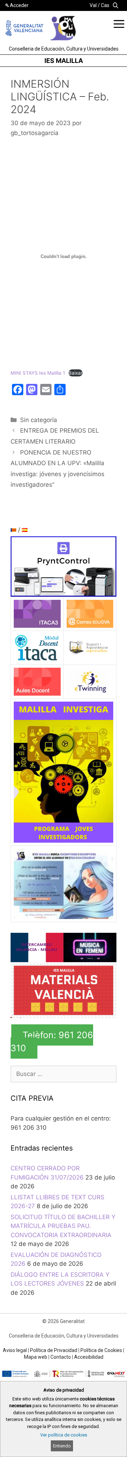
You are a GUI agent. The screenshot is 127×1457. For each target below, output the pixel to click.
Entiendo (62, 1446)
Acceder (19, 5)
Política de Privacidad (53, 1350)
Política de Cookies (101, 1350)
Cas (105, 5)
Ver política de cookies (63, 1435)
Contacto (60, 1357)
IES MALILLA (63, 60)
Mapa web (35, 1357)
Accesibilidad (88, 1357)
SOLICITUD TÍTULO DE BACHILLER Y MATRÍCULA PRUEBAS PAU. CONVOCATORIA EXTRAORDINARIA (63, 1226)
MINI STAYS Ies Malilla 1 (38, 373)
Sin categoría (38, 419)
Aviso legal (15, 1350)
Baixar (75, 373)
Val (93, 5)
